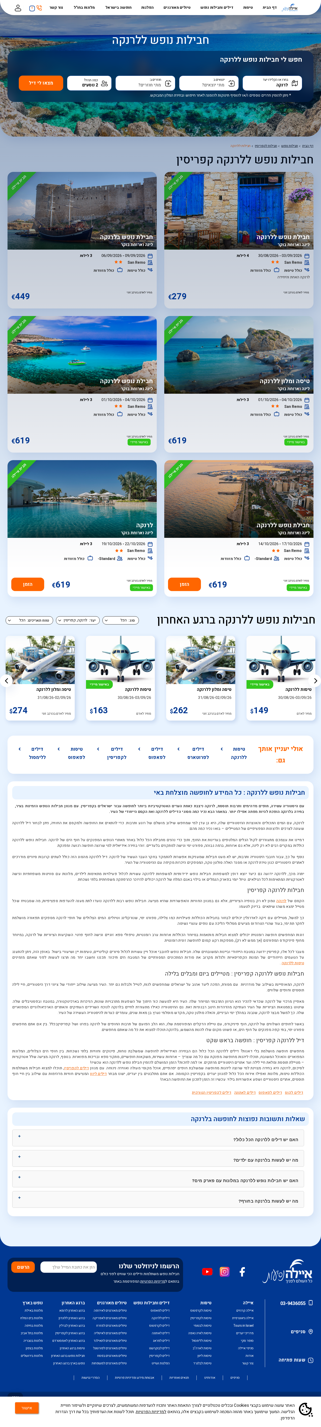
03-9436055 (292, 1303)
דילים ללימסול (37, 753)
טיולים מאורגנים (177, 7)
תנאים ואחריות (179, 1377)
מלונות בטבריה (33, 1340)
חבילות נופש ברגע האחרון (68, 1355)
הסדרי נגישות (91, 1377)
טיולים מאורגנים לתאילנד (110, 1340)
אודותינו (209, 1377)
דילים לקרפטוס (159, 1325)
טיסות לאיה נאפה (199, 1333)
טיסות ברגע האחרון (72, 1348)
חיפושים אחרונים (30, 7)
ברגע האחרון (73, 1303)
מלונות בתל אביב (32, 1333)
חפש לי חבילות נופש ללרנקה (261, 60)
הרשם (23, 1267)
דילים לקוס (294, 1092)
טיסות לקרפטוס (200, 1310)
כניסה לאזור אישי (18, 7)
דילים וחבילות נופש (216, 7)
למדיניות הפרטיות (151, 1412)
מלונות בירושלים (32, 1355)
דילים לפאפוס (157, 753)
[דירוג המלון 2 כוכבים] (275, 262)
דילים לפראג (161, 1340)
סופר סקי (247, 1340)
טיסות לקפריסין (200, 1318)
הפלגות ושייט (161, 1363)
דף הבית (270, 7)
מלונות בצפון (34, 1348)
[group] (200, 678)
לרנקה (281, 901)
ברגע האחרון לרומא (72, 1310)
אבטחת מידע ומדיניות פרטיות (134, 1377)
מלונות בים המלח (31, 1318)
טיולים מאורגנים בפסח (112, 1355)
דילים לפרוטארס (198, 753)
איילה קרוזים (245, 1310)
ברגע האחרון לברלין (72, 1325)
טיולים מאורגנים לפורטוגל (110, 1348)
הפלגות (147, 7)
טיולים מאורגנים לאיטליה (110, 1333)
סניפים (298, 1331)
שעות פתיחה (292, 1360)
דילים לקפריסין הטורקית (211, 1092)
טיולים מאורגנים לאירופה (110, 1310)
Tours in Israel (243, 1325)
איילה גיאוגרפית (243, 1318)
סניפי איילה (246, 1348)
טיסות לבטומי (202, 1325)
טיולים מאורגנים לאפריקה (110, 1318)
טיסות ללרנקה (239, 753)
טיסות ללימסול (201, 1340)
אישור (26, 1408)
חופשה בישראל (119, 7)
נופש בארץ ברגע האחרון (69, 1363)
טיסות (248, 7)
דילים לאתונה (245, 1092)
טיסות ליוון (204, 1355)
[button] (6, 680)
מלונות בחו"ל (85, 7)
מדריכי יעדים (245, 1333)
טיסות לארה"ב (202, 1348)
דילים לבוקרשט (159, 1348)
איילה (248, 1303)
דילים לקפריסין (116, 753)
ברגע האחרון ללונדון (72, 1318)
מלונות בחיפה (34, 1325)
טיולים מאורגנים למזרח (111, 1325)
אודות (250, 1355)
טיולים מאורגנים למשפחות (109, 1363)
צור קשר (56, 7)
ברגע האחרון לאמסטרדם (68, 1340)
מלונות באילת (34, 1310)
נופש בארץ (33, 1303)
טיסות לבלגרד (202, 1363)
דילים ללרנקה (161, 1318)
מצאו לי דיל (41, 83)
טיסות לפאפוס (76, 753)
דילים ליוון (98, 1074)
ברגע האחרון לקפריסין (70, 1333)
